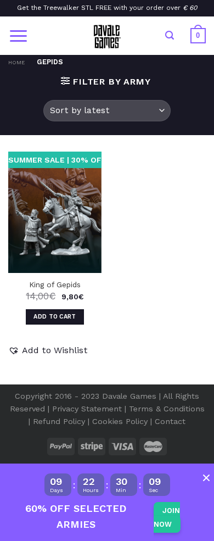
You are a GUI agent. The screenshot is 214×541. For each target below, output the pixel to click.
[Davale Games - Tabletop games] (107, 35)
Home (16, 62)
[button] (48, 350)
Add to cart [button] (54, 316)
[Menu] (18, 36)
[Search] (169, 35)
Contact (170, 421)
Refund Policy (59, 421)
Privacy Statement (87, 408)
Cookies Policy (120, 421)
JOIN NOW (167, 517)
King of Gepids (55, 284)
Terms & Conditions (167, 408)
